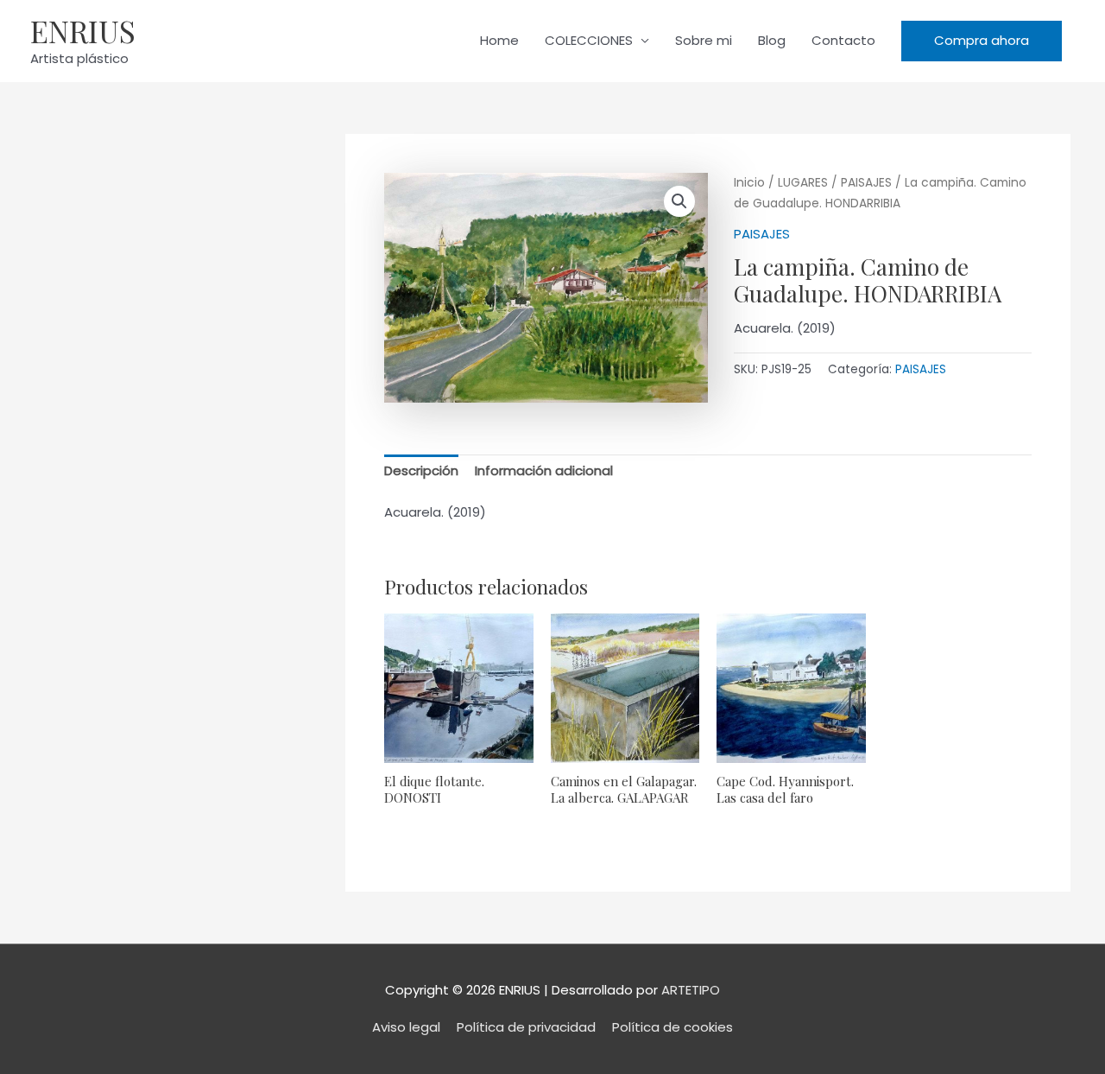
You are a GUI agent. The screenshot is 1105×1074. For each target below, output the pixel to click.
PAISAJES (866, 183)
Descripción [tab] (421, 470)
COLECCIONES (589, 40)
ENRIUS (83, 30)
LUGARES (803, 183)
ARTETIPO (690, 990)
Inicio (749, 183)
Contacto (843, 40)
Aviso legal (406, 1027)
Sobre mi (703, 40)
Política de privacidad (526, 1027)
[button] (981, 41)
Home (499, 40)
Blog (772, 40)
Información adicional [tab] (544, 470)
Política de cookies (672, 1027)
